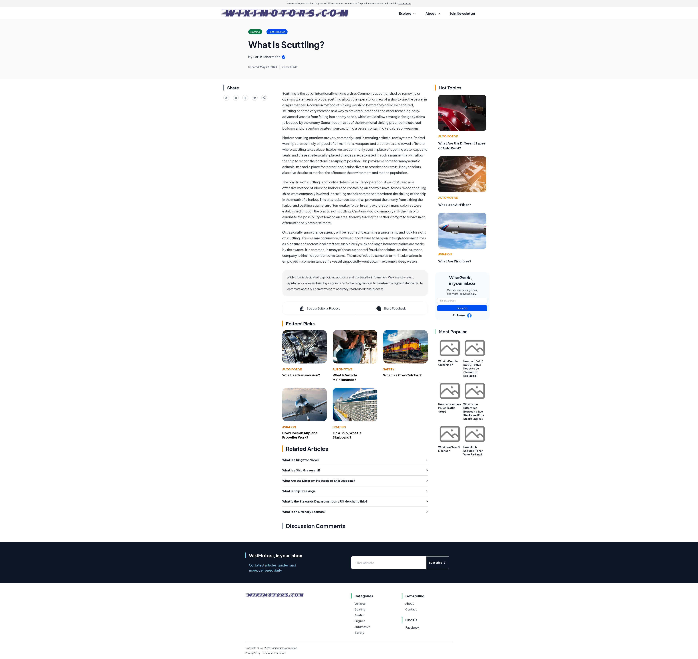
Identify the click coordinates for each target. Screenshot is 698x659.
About (409, 603)
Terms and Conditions (274, 653)
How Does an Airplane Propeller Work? (300, 435)
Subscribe (462, 308)
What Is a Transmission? (301, 375)
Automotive (292, 369)
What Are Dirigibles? (454, 261)
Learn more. (405, 3)
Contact (411, 609)
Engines (359, 621)
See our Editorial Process (323, 308)
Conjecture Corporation (283, 648)
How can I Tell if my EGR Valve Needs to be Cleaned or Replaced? (473, 368)
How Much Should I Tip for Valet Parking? (473, 450)
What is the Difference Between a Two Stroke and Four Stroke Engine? (473, 411)
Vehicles (360, 603)
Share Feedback (394, 308)
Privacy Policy (252, 653)
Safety (388, 369)
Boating (339, 427)
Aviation (289, 427)
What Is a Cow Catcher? (402, 375)
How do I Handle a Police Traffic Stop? (449, 408)
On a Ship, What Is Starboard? (347, 435)
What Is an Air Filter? (454, 204)
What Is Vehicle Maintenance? (345, 377)
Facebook (412, 627)
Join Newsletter (462, 13)
